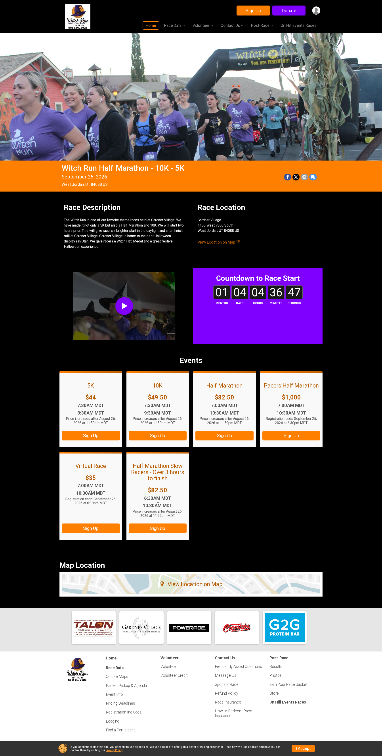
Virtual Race (90, 466)
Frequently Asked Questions (238, 666)
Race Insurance (228, 702)
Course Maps (117, 676)
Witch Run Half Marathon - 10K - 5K (123, 168)
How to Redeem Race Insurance (233, 713)
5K (90, 385)
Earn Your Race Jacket (288, 684)
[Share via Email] (304, 177)
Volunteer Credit (174, 675)
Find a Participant (120, 730)
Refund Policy (226, 693)
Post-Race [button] (260, 25)
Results (275, 666)
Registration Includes (123, 712)
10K (157, 385)
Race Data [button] (172, 25)
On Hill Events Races (299, 25)
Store (274, 693)
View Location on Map (217, 242)
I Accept (303, 748)
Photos (275, 675)
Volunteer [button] (201, 25)
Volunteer (168, 666)
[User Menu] (316, 10)
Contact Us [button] (230, 25)
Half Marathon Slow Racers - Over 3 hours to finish (157, 472)
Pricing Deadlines (120, 703)
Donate (289, 10)
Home (151, 25)
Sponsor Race (227, 684)
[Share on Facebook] (287, 177)
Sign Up (253, 10)
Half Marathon (224, 385)
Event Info (114, 694)
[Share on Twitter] (296, 177)
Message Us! (226, 675)
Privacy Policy (114, 750)
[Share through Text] (313, 177)
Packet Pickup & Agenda (126, 685)
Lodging (112, 721)
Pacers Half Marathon (291, 385)
